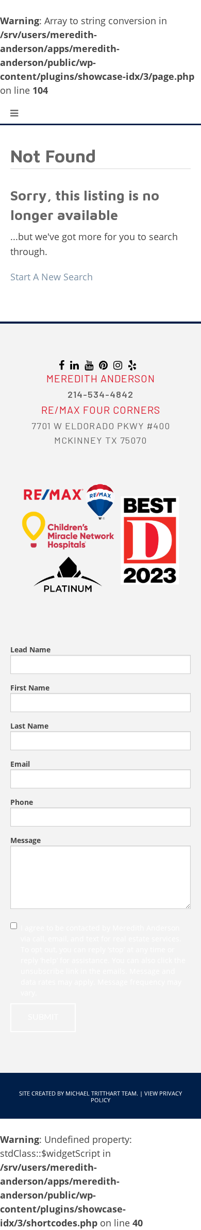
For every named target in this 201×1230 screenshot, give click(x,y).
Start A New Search (51, 277)
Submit (43, 1017)
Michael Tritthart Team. (101, 1093)
